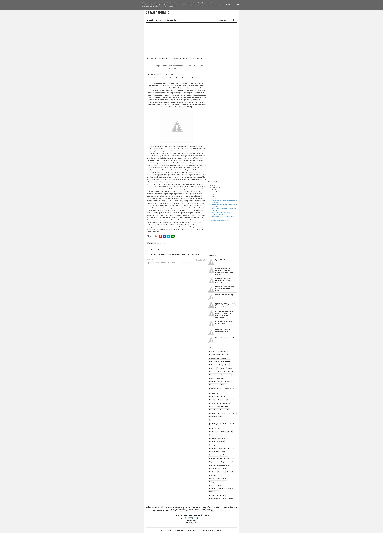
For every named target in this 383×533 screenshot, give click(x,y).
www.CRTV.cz (193, 517)
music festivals (214, 452)
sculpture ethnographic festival (219, 465)
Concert (212, 368)
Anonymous (162, 243)
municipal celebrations (217, 445)
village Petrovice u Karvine (218, 482)
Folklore (223, 385)
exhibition (221, 378)
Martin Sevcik (214, 431)
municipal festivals (216, 448)
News (180, 78)
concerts (221, 368)
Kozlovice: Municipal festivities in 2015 (222, 331)
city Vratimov (225, 365)
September (215, 192)
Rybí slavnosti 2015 (228, 462)
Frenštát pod (171, 78)
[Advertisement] (191, 39)
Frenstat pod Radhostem (217, 396)
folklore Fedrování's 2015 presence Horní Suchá (222, 389)
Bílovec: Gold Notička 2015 (224, 338)
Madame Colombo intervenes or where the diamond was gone (221, 424)
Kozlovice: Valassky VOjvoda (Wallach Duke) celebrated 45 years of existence (225, 305)
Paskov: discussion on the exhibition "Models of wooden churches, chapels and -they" (224, 271)
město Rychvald (227, 431)
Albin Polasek (154, 78)
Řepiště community (216, 458)
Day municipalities (215, 371)
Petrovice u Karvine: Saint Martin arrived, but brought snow (225, 288)
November (215, 187)
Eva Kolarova (227, 375)
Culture (230, 368)
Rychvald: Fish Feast (222, 260)
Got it (239, 5)
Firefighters (213, 385)
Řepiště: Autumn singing (224, 295)
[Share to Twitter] (169, 236)
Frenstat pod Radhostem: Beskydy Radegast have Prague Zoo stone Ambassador (175, 254)
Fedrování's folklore (216, 381)
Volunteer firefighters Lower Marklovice (222, 488)
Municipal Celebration (217, 441)
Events (163, 78)
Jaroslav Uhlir (226, 410)
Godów (212, 403)
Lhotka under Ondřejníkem (218, 420)
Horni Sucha (214, 410)
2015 (211, 185)
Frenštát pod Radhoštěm (217, 400)
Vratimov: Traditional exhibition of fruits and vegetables (223, 280)
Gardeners (232, 400)
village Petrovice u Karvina (218, 478)
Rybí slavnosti (214, 462)
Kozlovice (233, 413)
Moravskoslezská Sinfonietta (219, 438)
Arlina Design (219, 530)
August (214, 194)
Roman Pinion (229, 458)
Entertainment (214, 375)
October (214, 189)
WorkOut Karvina (215, 498)
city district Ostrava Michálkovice (220, 361)
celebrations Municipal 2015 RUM (220, 358)
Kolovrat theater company (218, 413)
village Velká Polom (216, 485)
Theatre (222, 472)
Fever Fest (229, 381)
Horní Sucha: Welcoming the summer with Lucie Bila (161, 263)
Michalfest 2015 (215, 435)
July (213, 196)
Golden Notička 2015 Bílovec (227, 403)
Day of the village (230, 371)
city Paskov (213, 365)
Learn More (230, 5)
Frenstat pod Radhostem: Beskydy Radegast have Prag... (221, 213)
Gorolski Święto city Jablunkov (219, 406)
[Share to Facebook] (164, 236)
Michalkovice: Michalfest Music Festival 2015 (192, 263)
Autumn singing (215, 355)
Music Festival (229, 448)
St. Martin (213, 472)
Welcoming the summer (217, 495)
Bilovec (225, 355)
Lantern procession (216, 416)
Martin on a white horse (217, 428)
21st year (213, 351)
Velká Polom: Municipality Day (220, 220)
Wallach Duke (214, 492)
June (213, 198)
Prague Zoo (188, 78)
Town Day (231, 472)
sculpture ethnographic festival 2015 (221, 468)
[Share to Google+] (160, 236)
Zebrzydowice (229, 498)
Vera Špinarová (215, 475)
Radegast (197, 78)
